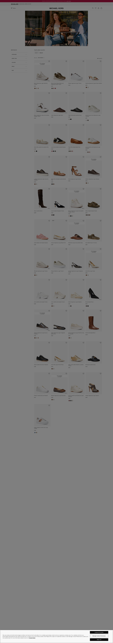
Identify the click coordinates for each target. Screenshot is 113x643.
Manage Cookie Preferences (99, 635)
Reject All (99, 639)
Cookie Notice (32, 637)
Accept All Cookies (99, 632)
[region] (56, 636)
